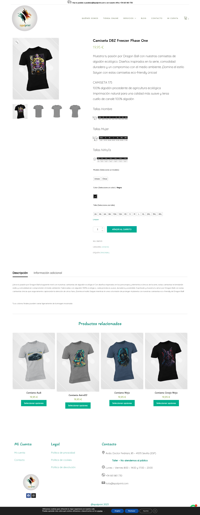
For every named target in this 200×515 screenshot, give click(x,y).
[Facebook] (28, 495)
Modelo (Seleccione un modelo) (106, 170)
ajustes (100, 511)
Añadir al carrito (121, 229)
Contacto (156, 18)
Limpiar (96, 219)
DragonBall (105, 253)
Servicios (128, 18)
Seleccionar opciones (34, 403)
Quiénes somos (90, 18)
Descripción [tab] (20, 273)
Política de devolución (63, 467)
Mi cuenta (172, 18)
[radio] (97, 179)
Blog (143, 18)
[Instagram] (33, 495)
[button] (17, 42)
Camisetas (105, 247)
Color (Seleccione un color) (104, 187)
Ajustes (146, 511)
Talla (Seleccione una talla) (104, 205)
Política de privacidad (63, 452)
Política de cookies (61, 459)
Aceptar (117, 511)
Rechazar (131, 511)
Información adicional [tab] (48, 273)
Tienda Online (111, 18)
